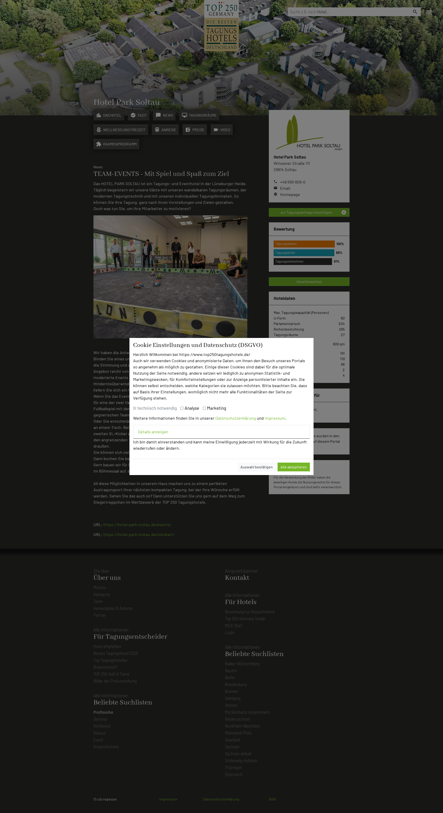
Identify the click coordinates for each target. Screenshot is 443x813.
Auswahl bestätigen (256, 467)
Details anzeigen (153, 431)
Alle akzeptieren (294, 467)
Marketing (216, 408)
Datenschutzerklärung (235, 418)
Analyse (192, 408)
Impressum (275, 418)
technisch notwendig (157, 408)
